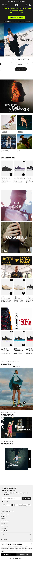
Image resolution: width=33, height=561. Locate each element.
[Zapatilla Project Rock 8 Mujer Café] (19, 288)
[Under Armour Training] (24, 123)
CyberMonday (4, 525)
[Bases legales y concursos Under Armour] (8, 123)
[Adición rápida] (11, 175)
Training (20, 132)
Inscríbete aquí (27, 21)
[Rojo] (29, 298)
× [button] (31, 543)
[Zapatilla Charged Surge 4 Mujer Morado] (19, 169)
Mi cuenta (4, 539)
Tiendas (3, 518)
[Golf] (24, 142)
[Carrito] (30, 4)
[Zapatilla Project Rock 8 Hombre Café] (7, 288)
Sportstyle (5, 151)
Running (4, 132)
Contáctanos (4, 516)
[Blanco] (23, 179)
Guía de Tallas (4, 523)
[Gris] (7, 179)
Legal (2, 534)
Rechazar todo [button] (24, 554)
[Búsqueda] (6, 5)
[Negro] (2, 179)
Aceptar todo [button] (8, 554)
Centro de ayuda (5, 513)
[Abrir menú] (3, 5)
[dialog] (16, 551)
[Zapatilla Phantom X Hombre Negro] (7, 169)
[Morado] (16, 179)
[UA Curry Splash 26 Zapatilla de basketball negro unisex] (7, 340)
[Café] (4, 179)
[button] (16, 558)
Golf (19, 151)
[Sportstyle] (8, 142)
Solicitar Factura (4, 521)
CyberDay (3, 528)
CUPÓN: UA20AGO (16, 17)
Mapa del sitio (4, 530)
